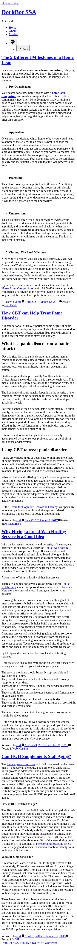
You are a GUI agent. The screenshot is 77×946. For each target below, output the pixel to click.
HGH (15, 939)
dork (18, 301)
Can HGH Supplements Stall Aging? (36, 756)
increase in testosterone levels (53, 843)
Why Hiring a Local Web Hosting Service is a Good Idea (33, 534)
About (12, 30)
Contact (13, 34)
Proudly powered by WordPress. (39, 942)
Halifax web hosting (56, 547)
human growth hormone (21, 764)
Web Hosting (20, 748)
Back (25, 49)
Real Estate (10, 305)
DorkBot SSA (18, 12)
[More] (12, 42)
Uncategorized (12, 523)
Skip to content (10, 3)
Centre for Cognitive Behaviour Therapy (33, 507)
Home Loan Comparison (17, 288)
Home (12, 27)
